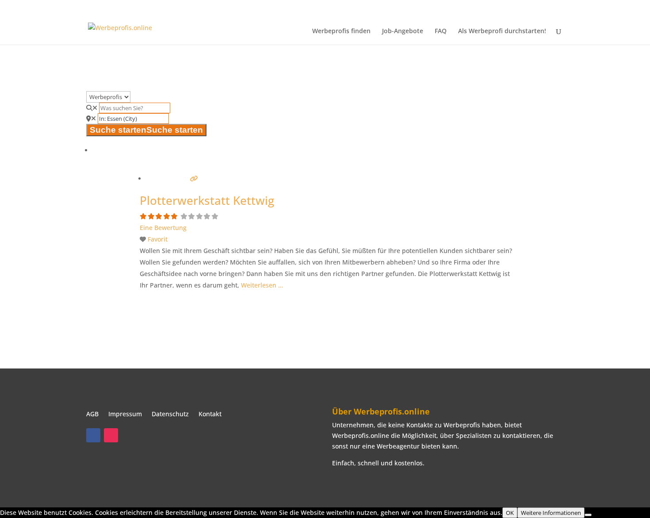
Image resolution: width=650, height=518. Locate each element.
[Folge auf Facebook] (93, 435)
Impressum (125, 414)
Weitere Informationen (551, 513)
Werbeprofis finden (341, 31)
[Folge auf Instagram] (111, 435)
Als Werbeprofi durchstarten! (502, 31)
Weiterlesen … (262, 285)
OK (510, 513)
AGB (92, 414)
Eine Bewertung (163, 227)
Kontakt (210, 414)
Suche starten (146, 129)
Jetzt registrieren (584, 7)
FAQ (441, 31)
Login (621, 7)
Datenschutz (170, 414)
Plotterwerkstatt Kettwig (207, 200)
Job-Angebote (402, 31)
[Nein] (588, 515)
